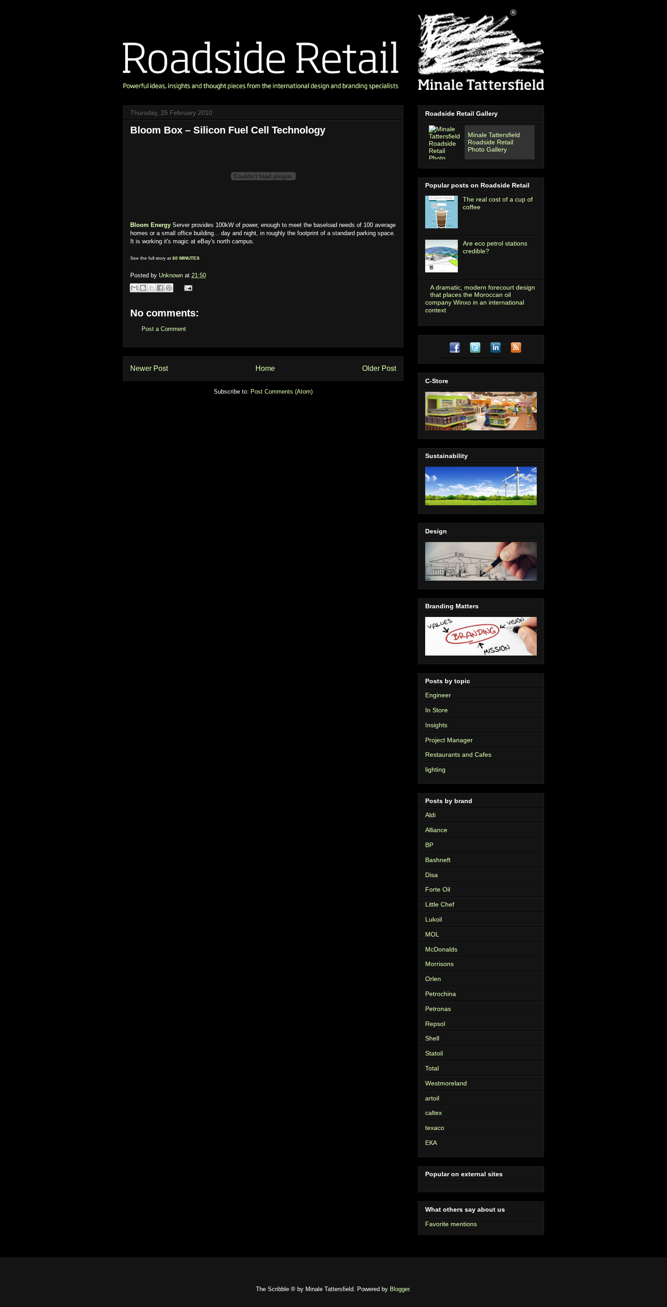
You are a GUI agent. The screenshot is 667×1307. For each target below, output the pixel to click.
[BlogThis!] (142, 287)
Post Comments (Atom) (281, 391)
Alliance (436, 830)
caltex (433, 1112)
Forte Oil (437, 889)
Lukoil (433, 919)
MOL (432, 934)
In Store (436, 710)
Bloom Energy (150, 225)
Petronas (438, 1008)
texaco (434, 1127)
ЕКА (431, 1142)
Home (265, 368)
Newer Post (149, 368)
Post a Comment (164, 329)
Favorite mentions (451, 1224)
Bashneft (438, 859)
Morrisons (439, 963)
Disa (431, 874)
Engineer (438, 695)
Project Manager (449, 740)
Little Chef (439, 904)
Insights (436, 725)
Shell (432, 1038)
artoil (432, 1098)
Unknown (172, 275)
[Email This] (134, 287)
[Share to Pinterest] (168, 287)
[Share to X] (151, 287)
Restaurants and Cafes (458, 754)
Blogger (399, 1289)
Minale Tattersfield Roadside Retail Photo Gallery (494, 142)
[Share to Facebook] (160, 287)
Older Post (379, 368)
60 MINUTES (186, 258)
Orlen (433, 978)
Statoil (434, 1053)
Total (432, 1068)
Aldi (430, 815)
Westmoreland (446, 1083)
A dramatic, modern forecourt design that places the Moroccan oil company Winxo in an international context (480, 299)
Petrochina (440, 993)
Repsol (435, 1023)
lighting (435, 769)
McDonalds (441, 949)
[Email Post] (186, 287)
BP (429, 844)
